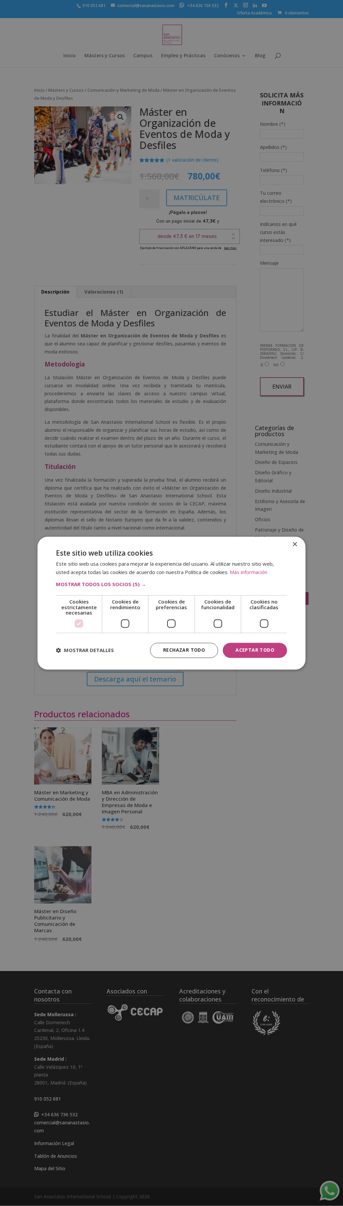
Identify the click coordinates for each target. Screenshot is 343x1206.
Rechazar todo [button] (184, 650)
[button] (171, 584)
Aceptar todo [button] (254, 650)
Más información (248, 572)
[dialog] (171, 603)
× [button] (294, 544)
